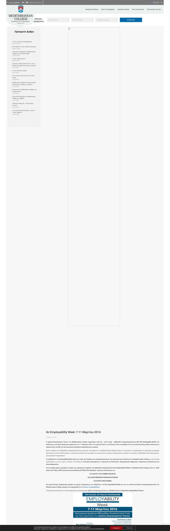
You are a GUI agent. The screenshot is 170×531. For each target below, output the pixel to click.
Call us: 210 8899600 (14, 2)
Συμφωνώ (116, 528)
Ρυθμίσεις (129, 528)
